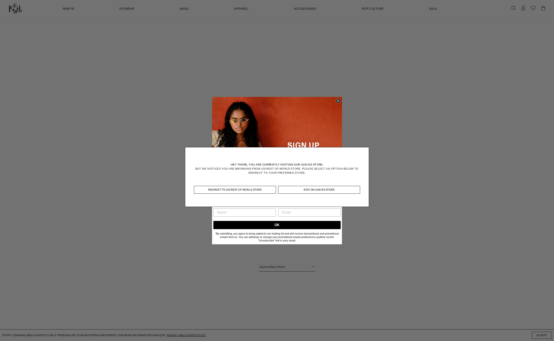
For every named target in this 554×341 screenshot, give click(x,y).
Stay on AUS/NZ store (319, 189)
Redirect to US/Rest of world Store (235, 189)
